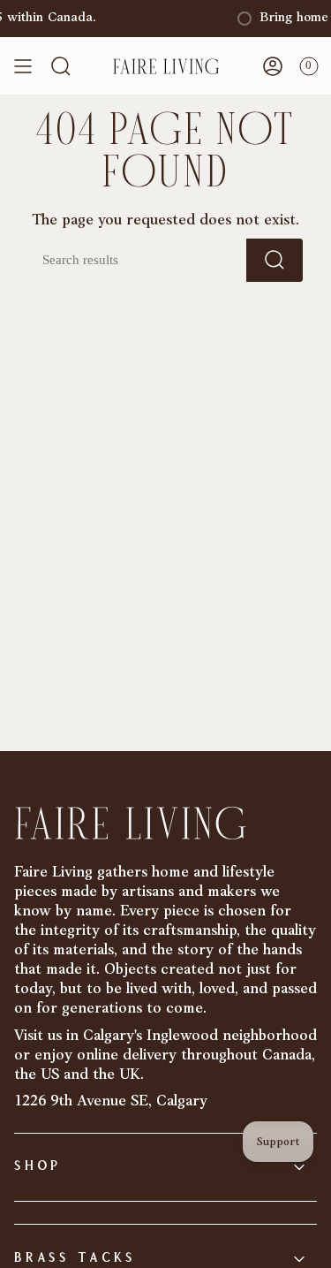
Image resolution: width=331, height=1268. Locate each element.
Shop (37, 1166)
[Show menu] (23, 66)
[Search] (274, 260)
